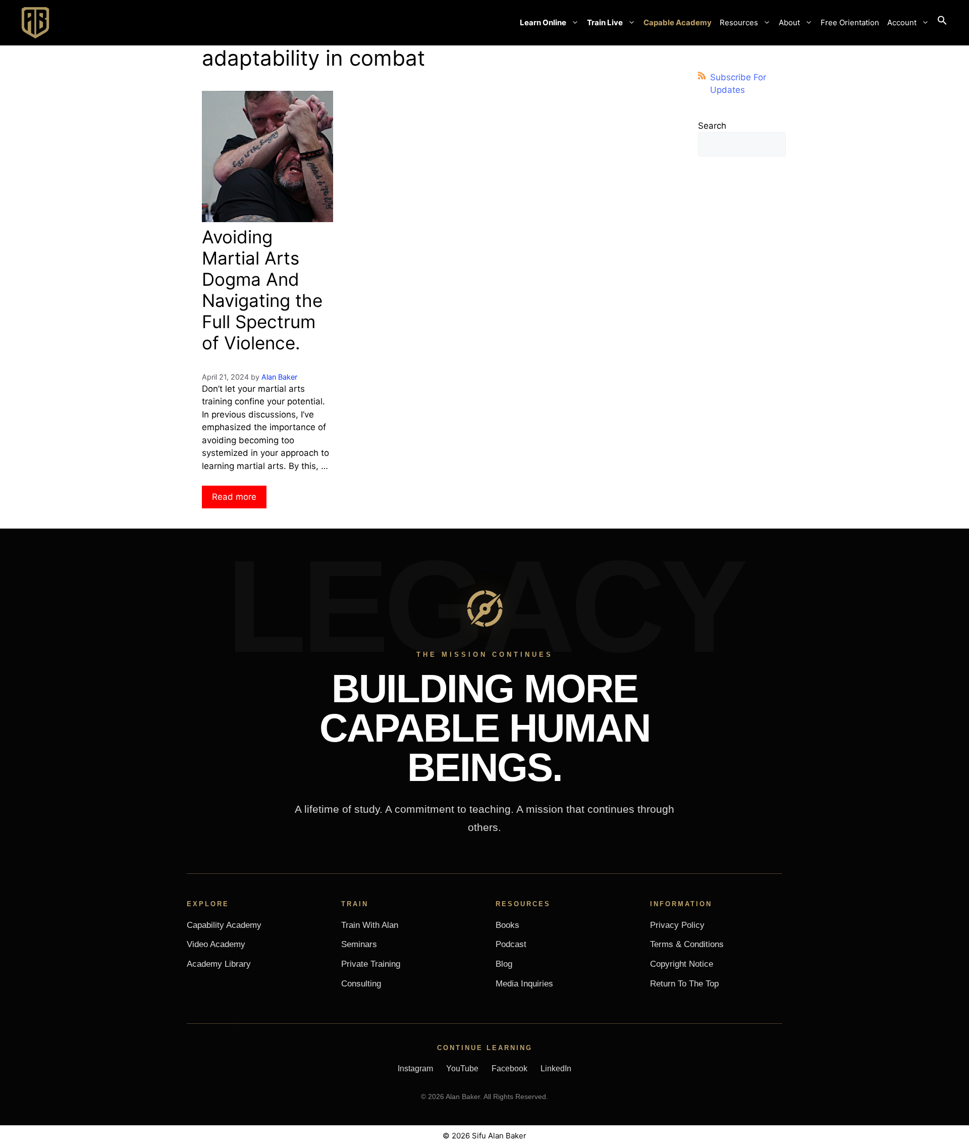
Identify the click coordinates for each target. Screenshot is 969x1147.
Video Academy (216, 944)
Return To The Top (684, 983)
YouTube (462, 1068)
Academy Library (219, 964)
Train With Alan (369, 925)
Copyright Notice (681, 964)
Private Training (370, 964)
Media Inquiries (524, 983)
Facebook (509, 1068)
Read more (234, 497)
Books (507, 925)
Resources (739, 22)
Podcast (511, 944)
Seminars (359, 944)
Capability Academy (224, 925)
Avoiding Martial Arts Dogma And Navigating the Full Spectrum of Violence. (262, 289)
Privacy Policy (677, 925)
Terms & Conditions (687, 944)
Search (712, 126)
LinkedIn (556, 1068)
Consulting (361, 983)
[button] (942, 22)
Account (902, 22)
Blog (504, 964)
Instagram (415, 1068)
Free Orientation (850, 22)
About (789, 22)
